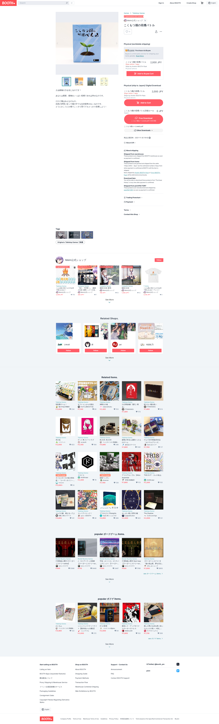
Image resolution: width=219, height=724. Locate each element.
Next (116, 43)
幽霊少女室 (125, 288)
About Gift (130, 143)
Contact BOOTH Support (120, 678)
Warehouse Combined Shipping (87, 687)
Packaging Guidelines (48, 691)
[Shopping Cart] (202, 3)
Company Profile (65, 719)
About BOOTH (175, 3)
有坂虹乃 (150, 344)
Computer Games (83, 286)
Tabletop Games (138, 13)
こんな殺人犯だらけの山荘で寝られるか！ (65, 289)
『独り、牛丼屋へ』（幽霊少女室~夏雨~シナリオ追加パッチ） (87, 289)
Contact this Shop (131, 214)
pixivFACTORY (128, 190)
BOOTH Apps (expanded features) (53, 674)
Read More (140, 56)
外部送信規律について (127, 719)
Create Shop (191, 3)
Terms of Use (77, 719)
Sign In (161, 3)
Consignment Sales (47, 695)
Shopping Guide (81, 674)
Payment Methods (82, 678)
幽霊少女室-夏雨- (106, 288)
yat (120, 344)
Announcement (116, 669)
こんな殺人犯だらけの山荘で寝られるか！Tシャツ (153, 289)
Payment (129, 202)
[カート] (145, 21)
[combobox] (43, 3)
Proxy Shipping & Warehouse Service (53, 682)
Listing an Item (45, 669)
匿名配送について (46, 678)
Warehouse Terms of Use (91, 719)
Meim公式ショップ (75, 260)
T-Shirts (146, 286)
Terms (126, 210)
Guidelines (104, 719)
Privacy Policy (113, 719)
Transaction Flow (81, 682)
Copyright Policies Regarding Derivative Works (54, 701)
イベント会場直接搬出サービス (51, 687)
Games (126, 13)
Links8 (67, 344)
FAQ (112, 674)
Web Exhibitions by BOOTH (85, 691)
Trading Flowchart (133, 197)
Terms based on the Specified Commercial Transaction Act (154, 719)
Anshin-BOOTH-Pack (142, 172)
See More (109, 358)
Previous (57, 43)
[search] (66, 3)
